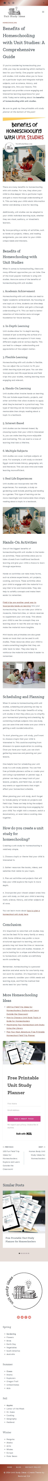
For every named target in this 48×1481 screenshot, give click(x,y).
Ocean (9, 1371)
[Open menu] (43, 12)
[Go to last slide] (5, 1221)
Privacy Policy (33, 1467)
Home (9, 1467)
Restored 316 (24, 1476)
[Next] (42, 1221)
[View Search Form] (43, 3)
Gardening (11, 1334)
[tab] (19, 1253)
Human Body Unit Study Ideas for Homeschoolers (37, 1153)
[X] (9, 3)
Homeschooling (10, 23)
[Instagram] (13, 3)
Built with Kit (24, 1134)
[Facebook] (5, 3)
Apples (10, 1405)
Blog (18, 1467)
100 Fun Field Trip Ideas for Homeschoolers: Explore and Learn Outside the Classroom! (23, 1010)
